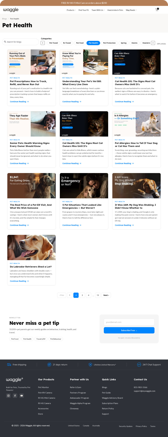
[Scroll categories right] (153, 43)
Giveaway (74, 408)
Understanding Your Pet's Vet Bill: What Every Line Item (81, 83)
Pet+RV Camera (45, 392)
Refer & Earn (75, 387)
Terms (152, 426)
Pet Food (79, 43)
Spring (123, 43)
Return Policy (108, 408)
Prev (62, 295)
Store (40, 414)
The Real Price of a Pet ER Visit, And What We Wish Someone (31, 206)
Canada (86, 425)
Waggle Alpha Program (80, 403)
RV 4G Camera (44, 403)
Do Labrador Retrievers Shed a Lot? (31, 266)
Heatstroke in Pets (115, 10)
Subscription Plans (110, 403)
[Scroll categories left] (43, 43)
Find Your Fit (84, 10)
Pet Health (93, 43)
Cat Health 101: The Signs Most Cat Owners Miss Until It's (135, 83)
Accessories (43, 408)
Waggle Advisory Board (112, 398)
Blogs (4, 18)
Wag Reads (130, 10)
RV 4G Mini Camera (46, 398)
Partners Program (78, 392)
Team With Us (97, 10)
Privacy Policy (141, 426)
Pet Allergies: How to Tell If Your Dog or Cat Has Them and (136, 144)
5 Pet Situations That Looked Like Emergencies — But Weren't (81, 206)
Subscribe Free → (129, 330)
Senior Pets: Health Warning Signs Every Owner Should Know (29, 144)
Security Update (125, 426)
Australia (96, 425)
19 (98, 295)
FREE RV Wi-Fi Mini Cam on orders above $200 (84, 3)
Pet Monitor (43, 387)
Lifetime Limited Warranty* (105, 365)
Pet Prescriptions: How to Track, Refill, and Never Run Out (28, 83)
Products (70, 10)
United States (74, 425)
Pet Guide (106, 392)
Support (105, 414)
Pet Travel (53, 43)
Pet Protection (109, 43)
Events (134, 43)
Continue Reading (18, 101)
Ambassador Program (79, 398)
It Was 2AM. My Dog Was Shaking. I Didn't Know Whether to (135, 206)
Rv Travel (67, 43)
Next (105, 295)
